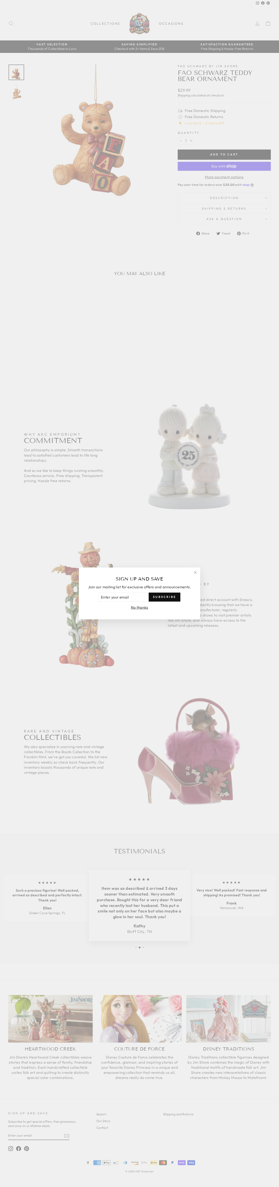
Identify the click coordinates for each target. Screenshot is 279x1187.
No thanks (139, 607)
